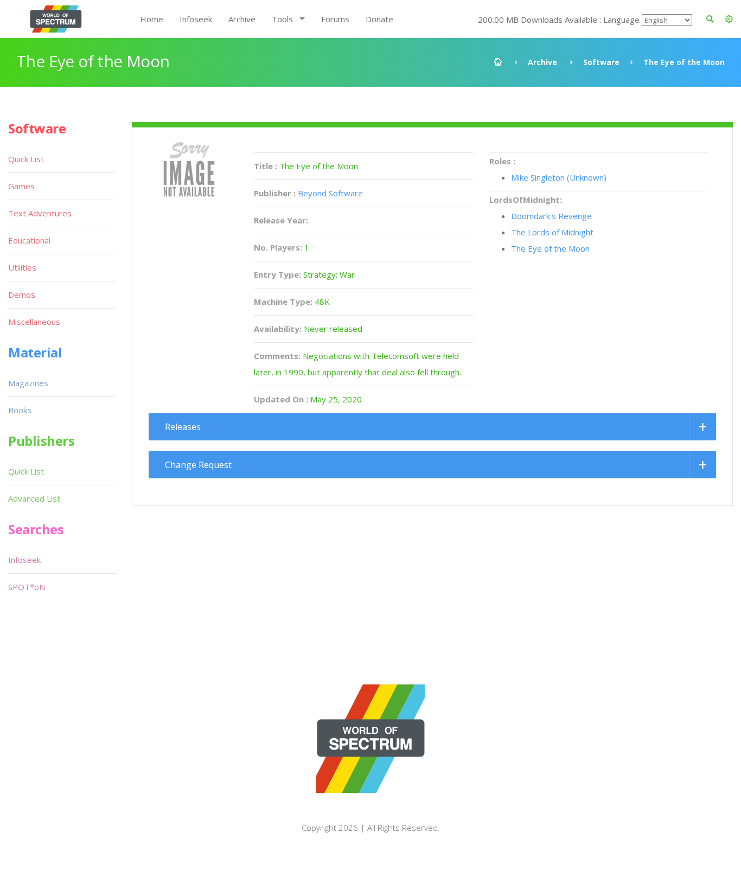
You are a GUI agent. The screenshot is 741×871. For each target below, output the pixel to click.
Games (21, 186)
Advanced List (34, 498)
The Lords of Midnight (552, 232)
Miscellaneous (34, 321)
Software (601, 62)
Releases (183, 427)
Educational (29, 240)
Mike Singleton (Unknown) (558, 177)
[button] (729, 19)
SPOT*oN (26, 586)
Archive (241, 19)
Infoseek (196, 19)
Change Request (198, 465)
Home (151, 19)
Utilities (22, 267)
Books (19, 410)
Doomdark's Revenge (551, 215)
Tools (282, 19)
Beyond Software (330, 193)
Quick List (26, 158)
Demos (21, 294)
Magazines (28, 382)
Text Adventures (40, 213)
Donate (379, 19)
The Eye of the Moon (550, 248)
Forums (335, 19)
